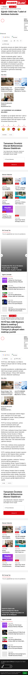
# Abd (3, 483)
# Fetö (9, 483)
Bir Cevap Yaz (6, 230)
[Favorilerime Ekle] (11, 41)
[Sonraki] (26, 255)
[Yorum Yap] (14, 41)
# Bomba (4, 134)
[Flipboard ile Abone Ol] (14, 37)
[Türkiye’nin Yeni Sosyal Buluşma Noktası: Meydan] (7, 214)
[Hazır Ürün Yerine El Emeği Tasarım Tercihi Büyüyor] (20, 214)
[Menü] (2, 2)
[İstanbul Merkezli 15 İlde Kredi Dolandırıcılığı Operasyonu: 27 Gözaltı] (14, 287)
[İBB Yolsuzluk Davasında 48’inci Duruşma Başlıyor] (14, 302)
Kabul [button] (25, 673)
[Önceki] (2, 255)
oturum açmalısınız (20, 234)
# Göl (10, 134)
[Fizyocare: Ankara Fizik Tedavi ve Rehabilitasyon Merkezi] (20, 198)
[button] (2, 7)
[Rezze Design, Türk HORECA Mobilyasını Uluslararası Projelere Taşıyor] (7, 85)
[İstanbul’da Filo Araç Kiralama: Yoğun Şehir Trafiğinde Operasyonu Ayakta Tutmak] (14, 255)
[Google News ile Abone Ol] (6, 37)
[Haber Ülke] (16, 3)
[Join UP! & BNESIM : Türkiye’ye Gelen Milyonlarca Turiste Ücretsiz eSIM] (21, 85)
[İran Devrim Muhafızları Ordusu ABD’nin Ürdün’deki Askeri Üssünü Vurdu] (14, 294)
